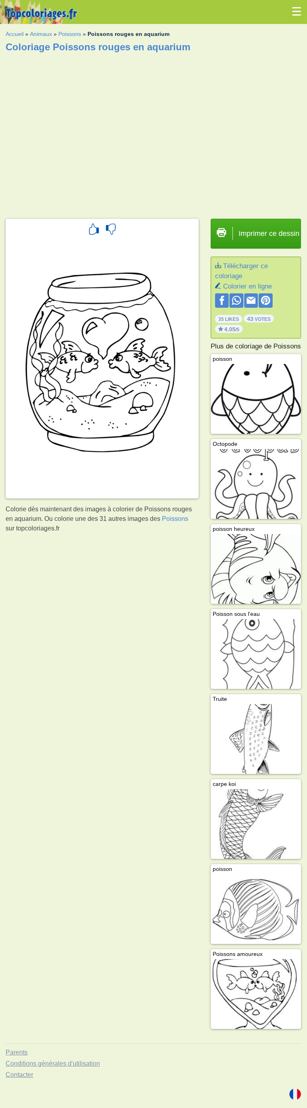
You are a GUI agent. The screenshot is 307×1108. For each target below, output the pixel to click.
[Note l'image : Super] (94, 230)
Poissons (69, 34)
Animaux (41, 34)
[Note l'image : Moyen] (110, 230)
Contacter (19, 1074)
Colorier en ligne (247, 286)
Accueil (15, 34)
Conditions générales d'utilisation (53, 1063)
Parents (17, 1052)
